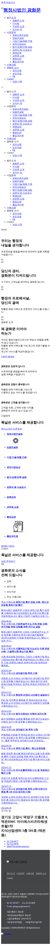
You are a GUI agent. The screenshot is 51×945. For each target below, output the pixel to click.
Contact (10, 79)
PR (13, 76)
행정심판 (17, 59)
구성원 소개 (18, 26)
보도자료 (17, 73)
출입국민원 (18, 62)
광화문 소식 (13, 67)
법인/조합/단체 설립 (22, 47)
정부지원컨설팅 (20, 35)
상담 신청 (17, 81)
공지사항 (17, 70)
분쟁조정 (17, 53)
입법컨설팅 (18, 38)
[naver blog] (6, 934)
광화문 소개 (18, 20)
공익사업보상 (19, 44)
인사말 (15, 23)
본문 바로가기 (8, 2)
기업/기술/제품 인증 (22, 41)
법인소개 (11, 17)
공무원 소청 (18, 56)
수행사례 (11, 65)
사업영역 (11, 32)
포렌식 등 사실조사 (22, 50)
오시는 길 (17, 29)
